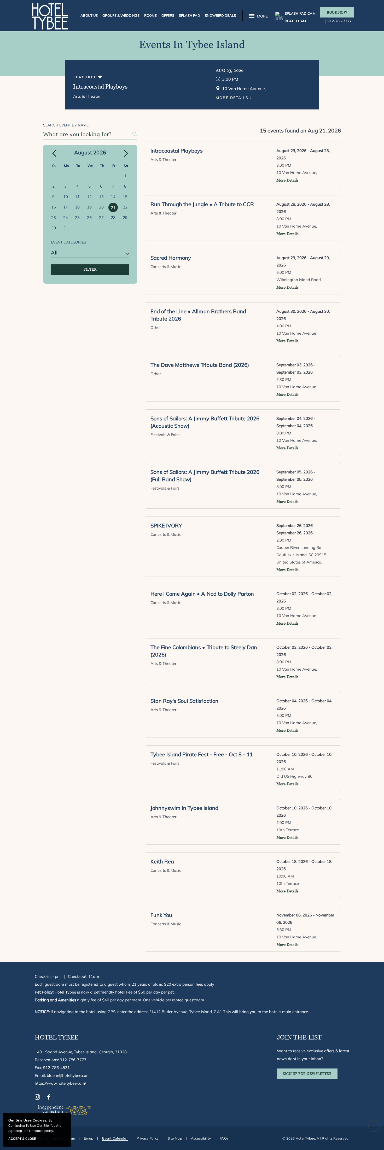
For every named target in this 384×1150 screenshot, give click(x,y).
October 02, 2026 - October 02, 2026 (304, 597)
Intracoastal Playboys (100, 86)
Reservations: (61, 1059)
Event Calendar (115, 1138)
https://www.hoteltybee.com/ (60, 1083)
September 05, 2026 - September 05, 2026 (296, 475)
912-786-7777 (340, 21)
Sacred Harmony (170, 257)
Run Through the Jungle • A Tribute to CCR (202, 204)
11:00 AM (285, 768)
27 (101, 217)
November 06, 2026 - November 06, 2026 (305, 919)
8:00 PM (283, 218)
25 (77, 217)
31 (65, 227)
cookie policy (43, 1131)
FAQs (224, 1138)
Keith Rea (162, 861)
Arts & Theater (86, 96)
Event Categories (68, 242)
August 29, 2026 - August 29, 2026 (303, 261)
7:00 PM (283, 822)
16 (53, 207)
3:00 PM (230, 79)
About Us (89, 16)
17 (65, 207)
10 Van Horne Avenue (296, 333)
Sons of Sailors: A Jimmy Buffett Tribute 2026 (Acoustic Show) (204, 422)
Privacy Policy (148, 1138)
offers (167, 16)
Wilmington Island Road (298, 279)
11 (77, 196)
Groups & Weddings (120, 16)
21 (113, 207)
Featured (85, 77)
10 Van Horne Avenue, (296, 172)
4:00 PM (283, 325)
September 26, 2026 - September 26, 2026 (296, 529)
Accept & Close (22, 1139)
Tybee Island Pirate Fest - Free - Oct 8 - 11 (201, 754)
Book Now (337, 12)
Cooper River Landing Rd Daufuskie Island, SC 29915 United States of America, (301, 555)
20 (101, 207)
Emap (88, 1138)
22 (125, 207)
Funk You (161, 915)
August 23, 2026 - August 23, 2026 (303, 154)
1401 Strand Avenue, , (81, 1051)
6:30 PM (283, 929)
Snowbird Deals (220, 16)
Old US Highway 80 (294, 776)
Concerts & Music (165, 266)
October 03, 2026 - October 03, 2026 (304, 651)
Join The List (299, 1037)
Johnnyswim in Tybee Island (184, 808)
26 (89, 217)
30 (53, 227)
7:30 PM (283, 379)
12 (89, 196)
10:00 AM (285, 876)
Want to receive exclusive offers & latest (313, 1054)
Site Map (175, 1138)
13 (101, 196)
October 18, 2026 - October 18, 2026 (304, 865)
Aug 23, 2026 (230, 70)
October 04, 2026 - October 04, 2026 (304, 704)
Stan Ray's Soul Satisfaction (184, 701)
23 (53, 217)
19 (89, 207)
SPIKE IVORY (166, 525)
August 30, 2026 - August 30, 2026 (303, 315)
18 (77, 207)
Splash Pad (189, 16)
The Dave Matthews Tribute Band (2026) (199, 365)
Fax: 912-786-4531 (52, 1067)
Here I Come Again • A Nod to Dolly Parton (202, 593)
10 (65, 196)
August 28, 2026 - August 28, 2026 (303, 208)
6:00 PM (283, 272)
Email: (62, 1075)
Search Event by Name (66, 125)
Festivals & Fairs (165, 434)
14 (113, 196)
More (262, 16)
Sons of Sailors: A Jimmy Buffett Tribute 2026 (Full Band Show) (204, 476)
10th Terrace (287, 829)
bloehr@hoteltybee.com (68, 1075)
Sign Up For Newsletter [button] (310, 1075)
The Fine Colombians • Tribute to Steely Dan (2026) (203, 651)
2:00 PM (283, 540)
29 (125, 217)
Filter (90, 269)
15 (125, 196)
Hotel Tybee (56, 1037)
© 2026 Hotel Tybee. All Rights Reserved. (315, 1138)
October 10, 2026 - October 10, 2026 (304, 758)
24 (65, 217)
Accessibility (201, 1138)
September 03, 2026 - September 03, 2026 (296, 368)
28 (113, 217)
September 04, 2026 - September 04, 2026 (296, 422)
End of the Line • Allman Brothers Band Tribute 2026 (198, 315)
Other (155, 327)
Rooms (150, 16)
